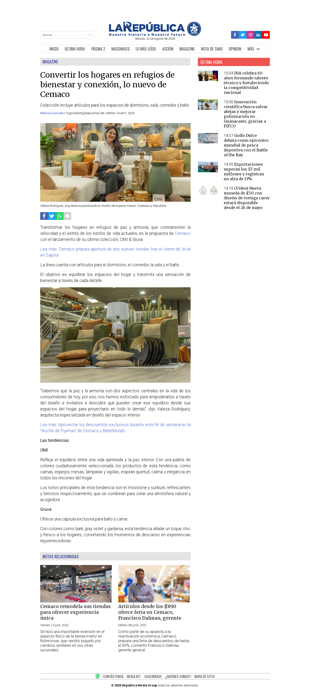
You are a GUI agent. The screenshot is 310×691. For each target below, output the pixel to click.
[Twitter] (243, 35)
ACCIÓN (167, 49)
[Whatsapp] (59, 216)
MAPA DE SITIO (204, 676)
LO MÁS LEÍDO (146, 49)
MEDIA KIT (134, 676)
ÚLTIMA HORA (75, 49)
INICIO (54, 49)
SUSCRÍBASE (153, 676)
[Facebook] (235, 35)
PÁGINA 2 (98, 49)
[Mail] (67, 216)
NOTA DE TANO (212, 49)
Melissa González (53, 113)
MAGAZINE (187, 49)
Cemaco (183, 233)
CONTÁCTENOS (113, 676)
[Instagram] (250, 35)
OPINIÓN (235, 49)
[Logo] (155, 34)
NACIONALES (120, 49)
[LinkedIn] (258, 35)
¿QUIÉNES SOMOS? (178, 676)
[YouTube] (266, 35)
